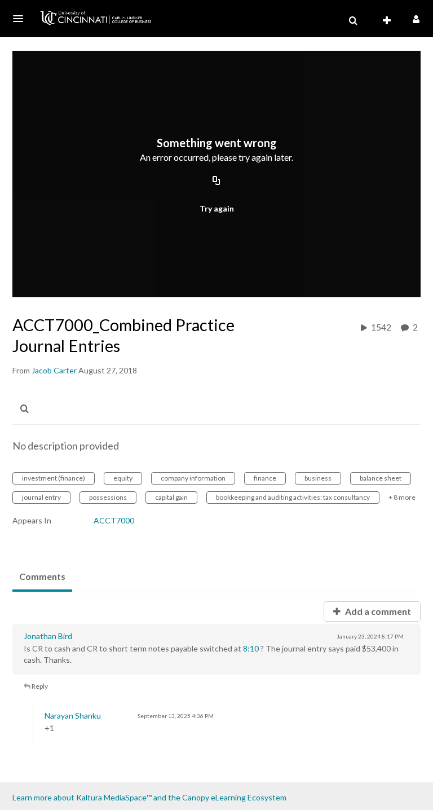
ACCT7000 (114, 520)
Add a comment (377, 611)
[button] (21, 19)
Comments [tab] (42, 576)
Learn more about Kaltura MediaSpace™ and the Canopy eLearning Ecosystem (149, 797)
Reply (39, 686)
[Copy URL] (216, 182)
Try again (217, 208)
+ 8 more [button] (402, 497)
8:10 (251, 648)
